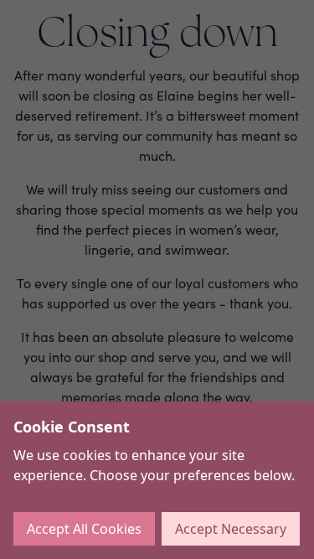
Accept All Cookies (84, 529)
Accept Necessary (230, 529)
